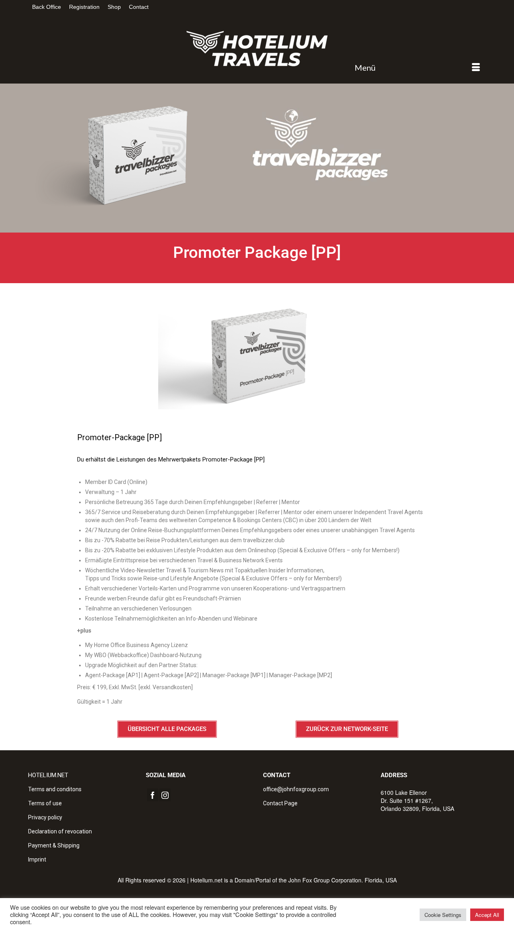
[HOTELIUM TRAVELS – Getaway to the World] (257, 48)
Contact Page (280, 803)
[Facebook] (152, 794)
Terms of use (45, 803)
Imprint (37, 859)
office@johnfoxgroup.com (296, 789)
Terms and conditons (55, 789)
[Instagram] (165, 794)
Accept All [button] (487, 915)
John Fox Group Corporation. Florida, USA (342, 880)
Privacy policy (45, 817)
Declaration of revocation (60, 831)
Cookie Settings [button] (442, 915)
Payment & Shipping (54, 845)
